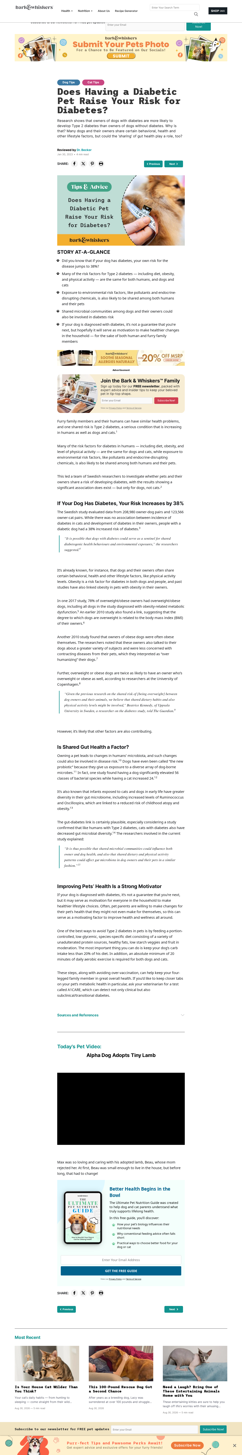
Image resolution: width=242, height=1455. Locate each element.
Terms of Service (133, 408)
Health (65, 11)
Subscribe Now (187, 1445)
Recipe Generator (126, 11)
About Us (104, 11)
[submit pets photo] (121, 47)
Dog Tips (69, 82)
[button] (195, 14)
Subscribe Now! (198, 24)
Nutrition (84, 11)
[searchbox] (174, 7)
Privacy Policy (115, 408)
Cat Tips (93, 82)
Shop (218, 11)
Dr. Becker (84, 150)
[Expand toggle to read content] (183, 1015)
